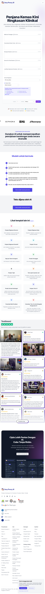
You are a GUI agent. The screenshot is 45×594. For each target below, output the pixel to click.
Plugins (2, 570)
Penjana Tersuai (33, 244)
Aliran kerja (3, 567)
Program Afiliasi (37, 538)
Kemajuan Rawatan (10, 51)
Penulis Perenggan (33, 258)
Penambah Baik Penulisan (11, 304)
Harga (24, 529)
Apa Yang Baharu (38, 536)
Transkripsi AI (4, 538)
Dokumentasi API (27, 531)
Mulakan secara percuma (22, 453)
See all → (32, 221)
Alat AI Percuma (4, 574)
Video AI (3, 534)
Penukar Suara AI (5, 543)
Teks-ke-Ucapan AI (5, 541)
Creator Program (38, 541)
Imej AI (2, 531)
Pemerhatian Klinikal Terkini (12, 43)
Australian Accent (16, 573)
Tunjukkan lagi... (21, 421)
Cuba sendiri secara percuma (22, 189)
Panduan (36, 534)
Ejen (2, 536)
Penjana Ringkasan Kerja (33, 230)
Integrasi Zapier (26, 534)
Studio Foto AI (4, 554)
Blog (35, 531)
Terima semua (23, 588)
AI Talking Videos (5, 562)
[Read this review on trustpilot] (42, 332)
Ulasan (35, 529)
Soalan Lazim (26, 538)
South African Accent (17, 582)
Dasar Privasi (26, 546)
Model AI (7, 83)
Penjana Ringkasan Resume (11, 230)
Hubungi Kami (26, 536)
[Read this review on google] (42, 359)
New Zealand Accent (17, 575)
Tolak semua (31, 588)
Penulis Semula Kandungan (11, 288)
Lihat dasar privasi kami (23, 590)
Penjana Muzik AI (5, 545)
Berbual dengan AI (5, 529)
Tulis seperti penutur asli (33, 272)
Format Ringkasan (7, 77)
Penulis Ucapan (15, 552)
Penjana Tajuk (11, 272)
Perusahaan (25, 541)
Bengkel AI (36, 543)
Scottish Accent (15, 580)
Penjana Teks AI (33, 288)
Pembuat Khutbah (16, 565)
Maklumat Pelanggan (11, 34)
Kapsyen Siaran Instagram (11, 258)
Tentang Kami (37, 545)
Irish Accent (15, 578)
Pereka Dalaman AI (5, 560)
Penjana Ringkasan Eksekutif (11, 244)
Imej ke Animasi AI (5, 552)
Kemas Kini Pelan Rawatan (12, 60)
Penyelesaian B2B (5, 572)
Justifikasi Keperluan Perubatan (13, 69)
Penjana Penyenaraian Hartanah (15, 570)
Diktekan (16, 34)
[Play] (20, 340)
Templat (3, 565)
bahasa (22, 101)
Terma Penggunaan (27, 549)
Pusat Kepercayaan (27, 551)
